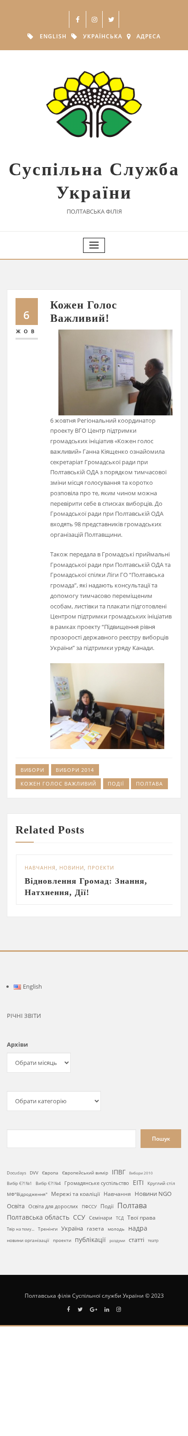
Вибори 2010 (141, 1173)
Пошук (161, 1139)
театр (153, 1241)
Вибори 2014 (75, 769)
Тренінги (47, 1229)
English (53, 36)
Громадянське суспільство (96, 1184)
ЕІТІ (138, 1183)
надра (137, 1229)
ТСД (120, 1219)
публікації (90, 1240)
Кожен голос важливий (58, 783)
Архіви (17, 1045)
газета (95, 1229)
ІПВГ (118, 1173)
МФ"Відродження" (27, 1195)
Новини (60, 867)
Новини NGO (153, 1194)
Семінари (100, 1218)
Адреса (148, 36)
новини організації (28, 1241)
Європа (50, 1174)
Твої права (141, 1218)
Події (116, 783)
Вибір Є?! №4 (48, 1184)
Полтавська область (38, 1218)
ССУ (79, 1218)
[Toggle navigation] (94, 245)
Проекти (90, 867)
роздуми (117, 1241)
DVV (34, 1173)
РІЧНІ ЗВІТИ (24, 1016)
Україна (72, 1229)
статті (136, 1241)
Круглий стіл (161, 1184)
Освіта (16, 1207)
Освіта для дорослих (53, 1207)
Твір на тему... (20, 1229)
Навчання (29, 867)
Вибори (32, 769)
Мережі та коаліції (75, 1194)
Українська (102, 36)
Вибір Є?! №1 (19, 1184)
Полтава (149, 783)
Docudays (16, 1173)
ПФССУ (89, 1207)
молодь (116, 1230)
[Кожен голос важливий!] (111, 706)
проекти (62, 1241)
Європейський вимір (85, 1174)
